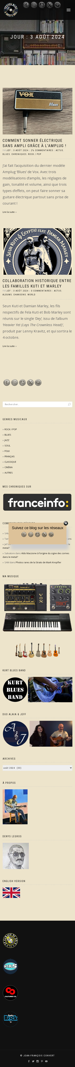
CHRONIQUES (19, 154)
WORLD (32, 294)
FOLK (7, 451)
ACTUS (59, 150)
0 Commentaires (41, 291)
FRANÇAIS (10, 456)
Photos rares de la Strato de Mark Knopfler (38, 562)
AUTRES (9, 472)
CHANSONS (19, 294)
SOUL (7, 445)
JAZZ (7, 440)
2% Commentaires (42, 150)
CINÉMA (9, 467)
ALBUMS (7, 294)
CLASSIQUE (10, 461)
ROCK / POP (34, 154)
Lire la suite (9, 212)
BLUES (6, 154)
